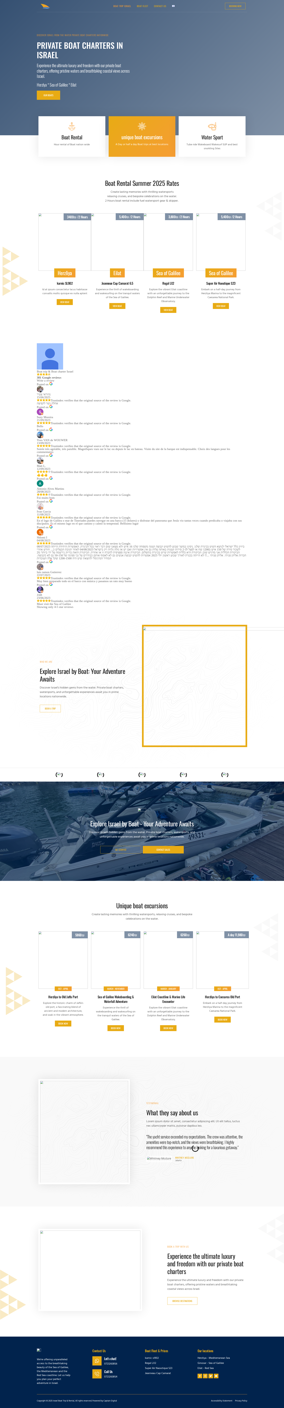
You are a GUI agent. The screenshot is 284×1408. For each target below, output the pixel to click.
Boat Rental (71, 137)
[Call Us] (97, 1373)
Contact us (160, 6)
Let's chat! (110, 1358)
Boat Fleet (142, 6)
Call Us (108, 1371)
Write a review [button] (45, 380)
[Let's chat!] (97, 1360)
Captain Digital (110, 1401)
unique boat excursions (141, 137)
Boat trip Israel (122, 6)
